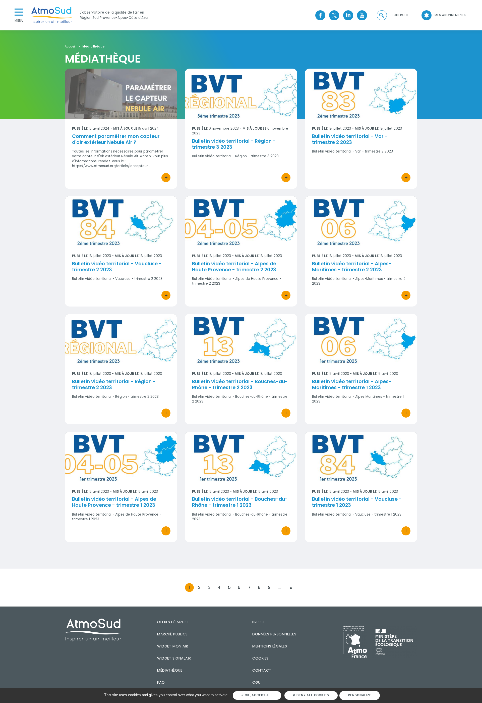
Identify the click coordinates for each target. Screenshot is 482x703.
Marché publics (172, 634)
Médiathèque (169, 670)
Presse (258, 622)
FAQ (161, 682)
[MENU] (19, 11)
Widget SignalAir (174, 658)
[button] (392, 15)
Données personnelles (274, 634)
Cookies (260, 658)
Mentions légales (269, 646)
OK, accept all (258, 695)
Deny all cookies (312, 695)
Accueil (70, 46)
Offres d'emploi (172, 622)
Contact (261, 670)
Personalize (359, 695)
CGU (256, 682)
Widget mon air (172, 646)
